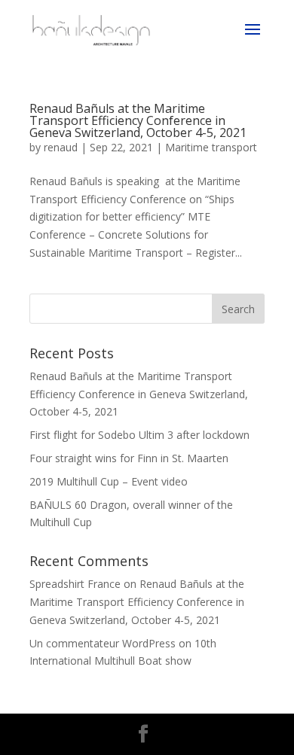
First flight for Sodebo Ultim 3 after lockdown (139, 435)
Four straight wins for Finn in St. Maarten (128, 458)
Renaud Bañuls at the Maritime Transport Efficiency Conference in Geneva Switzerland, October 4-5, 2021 (138, 120)
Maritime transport (211, 147)
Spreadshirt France (75, 584)
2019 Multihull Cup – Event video (108, 481)
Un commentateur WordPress (102, 643)
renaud (61, 147)
